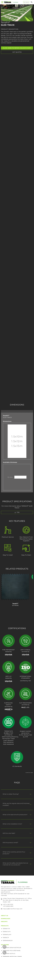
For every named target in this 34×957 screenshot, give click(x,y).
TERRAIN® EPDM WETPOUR (12, 947)
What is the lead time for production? (15, 814)
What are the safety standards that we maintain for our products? (15, 864)
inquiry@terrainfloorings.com (12, 908)
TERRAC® (6, 937)
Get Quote (26, 2)
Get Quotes (17, 52)
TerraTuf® (6, 931)
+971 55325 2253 (8, 906)
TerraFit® (6, 928)
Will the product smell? (10, 842)
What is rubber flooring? (11, 794)
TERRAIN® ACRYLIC (9, 953)
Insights (4, 921)
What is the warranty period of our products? (14, 852)
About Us (4, 915)
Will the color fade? (9, 833)
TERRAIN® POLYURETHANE (11, 950)
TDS (17, 512)
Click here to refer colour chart (17, 48)
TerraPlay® (7, 934)
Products (4, 925)
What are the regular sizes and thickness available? (16, 804)
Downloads (5, 918)
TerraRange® (8, 940)
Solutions (5, 944)
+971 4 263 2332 (8, 904)
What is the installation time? (12, 824)
